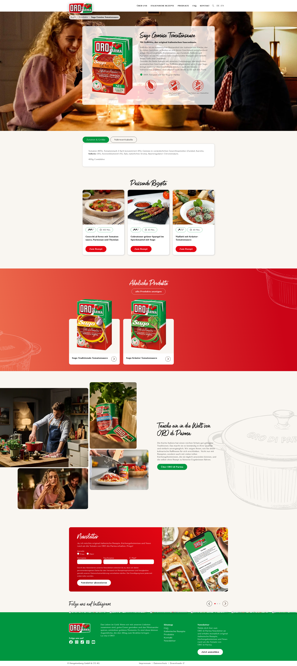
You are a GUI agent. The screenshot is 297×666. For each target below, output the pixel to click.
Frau (82, 554)
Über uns (142, 6)
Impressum (145, 663)
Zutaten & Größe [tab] (95, 139)
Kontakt (205, 6)
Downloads (176, 663)
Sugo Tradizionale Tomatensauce (90, 358)
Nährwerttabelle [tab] (123, 139)
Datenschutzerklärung (99, 573)
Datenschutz (160, 663)
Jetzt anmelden (210, 652)
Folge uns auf (76, 638)
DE (218, 6)
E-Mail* (132, 558)
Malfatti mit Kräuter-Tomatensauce (187, 238)
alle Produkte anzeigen (148, 291)
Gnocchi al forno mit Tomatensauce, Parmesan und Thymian (102, 238)
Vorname (81, 558)
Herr (92, 554)
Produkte (183, 6)
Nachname (108, 558)
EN (222, 6)
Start (73, 17)
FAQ (195, 6)
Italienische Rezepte (162, 6)
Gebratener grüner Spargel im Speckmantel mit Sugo (147, 238)
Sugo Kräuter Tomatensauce (141, 358)
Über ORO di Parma (172, 467)
